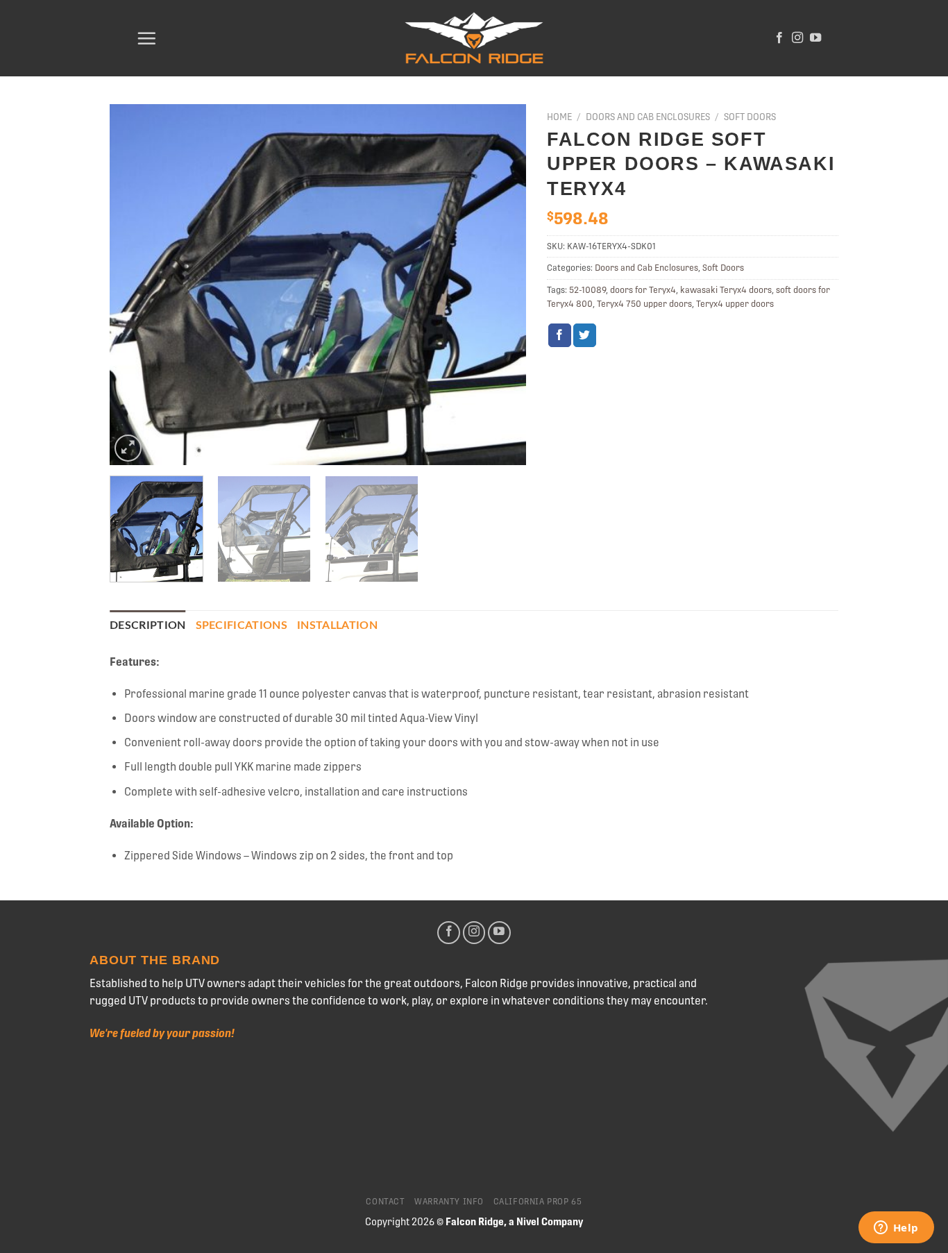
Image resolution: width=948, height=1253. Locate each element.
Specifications (241, 625)
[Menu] (146, 38)
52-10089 (587, 290)
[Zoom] (128, 448)
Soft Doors (750, 116)
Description (148, 625)
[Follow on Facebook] (779, 38)
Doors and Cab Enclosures (648, 116)
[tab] (148, 626)
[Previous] (135, 285)
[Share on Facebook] (559, 335)
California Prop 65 (537, 1201)
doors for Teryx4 (643, 290)
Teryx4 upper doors (735, 303)
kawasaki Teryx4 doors (726, 290)
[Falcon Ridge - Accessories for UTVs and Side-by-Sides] (474, 38)
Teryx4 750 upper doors (644, 303)
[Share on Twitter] (584, 335)
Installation (337, 625)
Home (559, 116)
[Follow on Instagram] (797, 38)
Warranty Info (449, 1201)
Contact (385, 1201)
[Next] (500, 285)
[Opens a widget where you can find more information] (896, 1228)
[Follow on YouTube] (815, 38)
